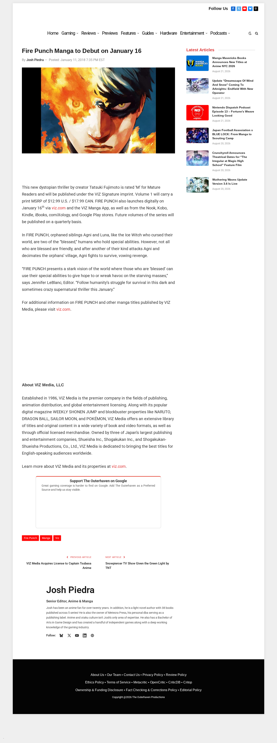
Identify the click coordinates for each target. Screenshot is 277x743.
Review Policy (176, 675)
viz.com (59, 208)
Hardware (168, 33)
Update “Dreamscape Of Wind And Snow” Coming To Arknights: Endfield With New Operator (232, 86)
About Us (98, 675)
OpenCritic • (159, 682)
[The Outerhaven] (139, 19)
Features (128, 33)
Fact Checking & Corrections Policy (151, 690)
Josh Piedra (35, 60)
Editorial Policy (191, 690)
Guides (148, 33)
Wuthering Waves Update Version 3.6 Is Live (229, 181)
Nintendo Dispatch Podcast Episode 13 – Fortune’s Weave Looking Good (233, 111)
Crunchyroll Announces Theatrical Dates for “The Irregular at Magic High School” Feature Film (229, 159)
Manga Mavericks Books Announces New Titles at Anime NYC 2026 (229, 62)
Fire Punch (30, 538)
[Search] (256, 33)
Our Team (114, 675)
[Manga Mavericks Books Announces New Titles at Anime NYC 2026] (197, 63)
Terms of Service (119, 682)
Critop (187, 682)
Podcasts (218, 33)
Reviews (88, 33)
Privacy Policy (153, 675)
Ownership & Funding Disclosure (99, 690)
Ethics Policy (95, 682)
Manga (46, 538)
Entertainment (192, 33)
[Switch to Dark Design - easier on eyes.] (250, 33)
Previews (110, 33)
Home (52, 33)
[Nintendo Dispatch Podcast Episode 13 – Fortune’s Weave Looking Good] (197, 112)
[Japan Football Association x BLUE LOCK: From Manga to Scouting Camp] (197, 135)
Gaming (68, 33)
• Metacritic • (140, 682)
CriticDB (174, 682)
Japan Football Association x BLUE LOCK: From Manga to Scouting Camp (232, 134)
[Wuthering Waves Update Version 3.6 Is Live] (197, 185)
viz (57, 538)
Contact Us (132, 675)
